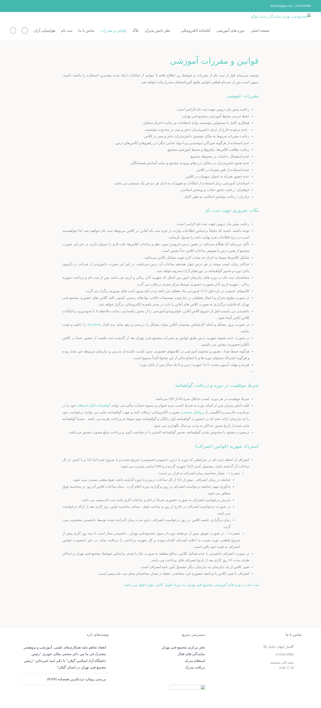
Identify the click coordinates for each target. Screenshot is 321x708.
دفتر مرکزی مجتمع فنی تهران (183, 647)
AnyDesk (94, 324)
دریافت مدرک (195, 667)
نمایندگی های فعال (191, 654)
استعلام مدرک (195, 661)
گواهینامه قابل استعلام (93, 405)
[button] (13, 30)
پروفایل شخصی (192, 412)
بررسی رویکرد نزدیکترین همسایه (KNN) (76, 679)
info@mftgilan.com (281, 6)
